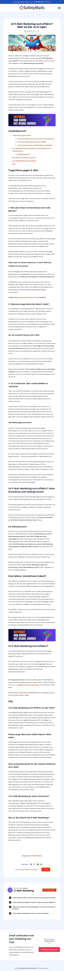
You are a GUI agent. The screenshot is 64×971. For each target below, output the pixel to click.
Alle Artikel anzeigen (49, 890)
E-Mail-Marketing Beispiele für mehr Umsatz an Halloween (30, 913)
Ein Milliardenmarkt (23, 154)
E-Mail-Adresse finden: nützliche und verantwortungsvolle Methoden (34, 898)
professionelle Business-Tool (28, 297)
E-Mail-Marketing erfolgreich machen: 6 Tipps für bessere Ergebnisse (34, 902)
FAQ (14, 164)
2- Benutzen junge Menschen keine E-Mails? (31, 142)
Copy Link (45, 869)
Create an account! (49, 949)
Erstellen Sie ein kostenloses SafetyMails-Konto (24, 693)
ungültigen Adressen (24, 685)
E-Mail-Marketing (36, 856)
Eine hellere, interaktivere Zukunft (24, 157)
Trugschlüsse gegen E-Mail (22, 135)
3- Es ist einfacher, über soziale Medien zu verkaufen (34, 145)
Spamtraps (36, 685)
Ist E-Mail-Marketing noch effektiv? (25, 161)
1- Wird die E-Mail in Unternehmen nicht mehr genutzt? (35, 139)
